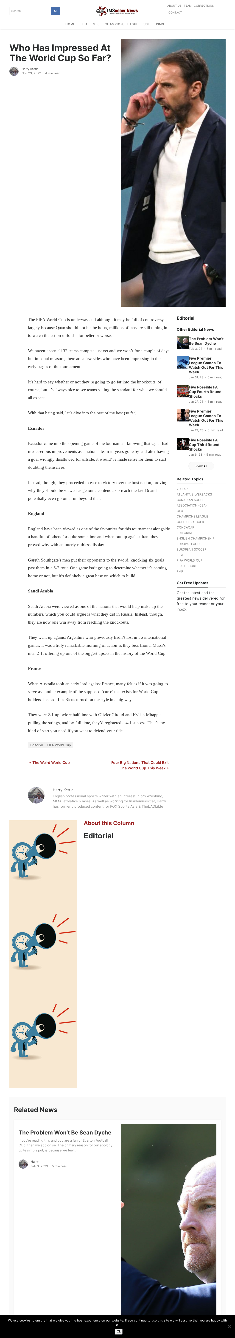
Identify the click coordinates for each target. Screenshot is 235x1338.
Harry (35, 1161)
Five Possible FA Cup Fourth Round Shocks (205, 392)
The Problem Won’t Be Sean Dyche (206, 341)
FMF (180, 571)
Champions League (121, 24)
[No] (229, 1326)
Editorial (36, 745)
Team (188, 5)
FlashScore (187, 566)
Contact (175, 12)
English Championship (195, 538)
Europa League (189, 544)
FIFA (84, 24)
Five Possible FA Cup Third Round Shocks (204, 445)
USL (146, 24)
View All (201, 466)
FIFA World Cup (59, 745)
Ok (119, 1331)
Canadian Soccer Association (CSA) (192, 502)
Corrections (204, 5)
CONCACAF (185, 527)
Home (70, 24)
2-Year (182, 489)
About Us (174, 5)
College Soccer (190, 522)
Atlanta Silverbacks (194, 494)
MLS (96, 24)
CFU (180, 511)
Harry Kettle (30, 69)
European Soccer (191, 549)
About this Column (109, 823)
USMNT (160, 24)
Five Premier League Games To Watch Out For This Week (206, 365)
